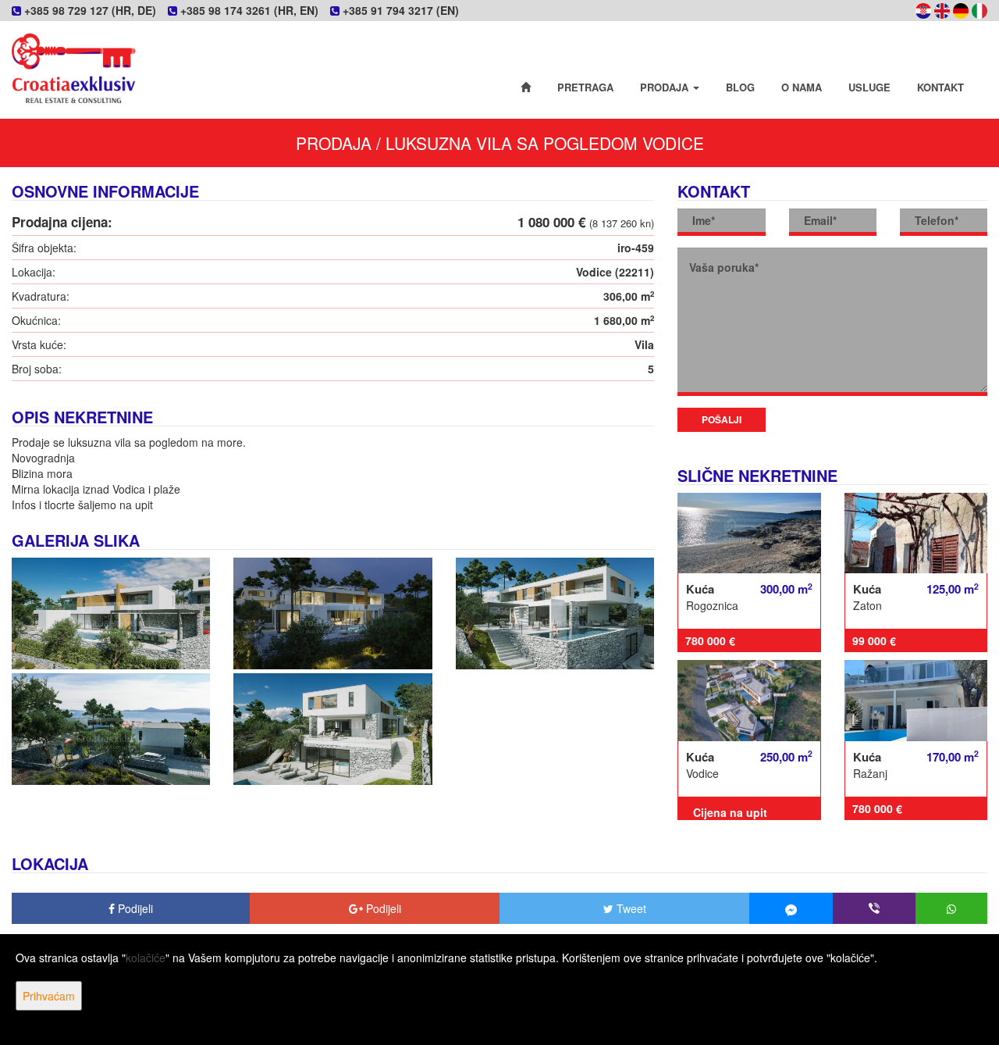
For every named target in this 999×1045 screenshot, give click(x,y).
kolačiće (145, 957)
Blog (740, 87)
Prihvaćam (49, 996)
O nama (801, 87)
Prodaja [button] (665, 87)
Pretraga (585, 87)
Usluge (869, 87)
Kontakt (940, 87)
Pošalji (721, 419)
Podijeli (134, 908)
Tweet (629, 908)
